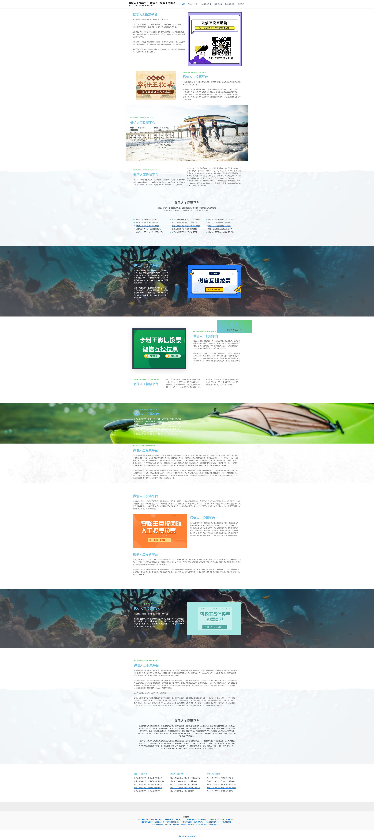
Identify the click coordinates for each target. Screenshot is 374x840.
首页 (183, 4)
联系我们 (241, 4)
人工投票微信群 (205, 4)
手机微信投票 (227, 822)
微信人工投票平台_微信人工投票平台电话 (152, 3)
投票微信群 (218, 4)
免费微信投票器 (187, 822)
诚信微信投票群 (148, 822)
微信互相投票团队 (173, 822)
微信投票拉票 (230, 4)
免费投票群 (203, 819)
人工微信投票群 (202, 824)
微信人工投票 (192, 4)
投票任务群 (180, 819)
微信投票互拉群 (144, 819)
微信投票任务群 (215, 824)
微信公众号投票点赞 (173, 824)
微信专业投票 (160, 822)
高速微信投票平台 (188, 824)
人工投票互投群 (191, 819)
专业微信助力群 (214, 819)
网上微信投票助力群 (213, 822)
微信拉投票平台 (159, 824)
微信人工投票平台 (228, 819)
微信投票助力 (200, 822)
